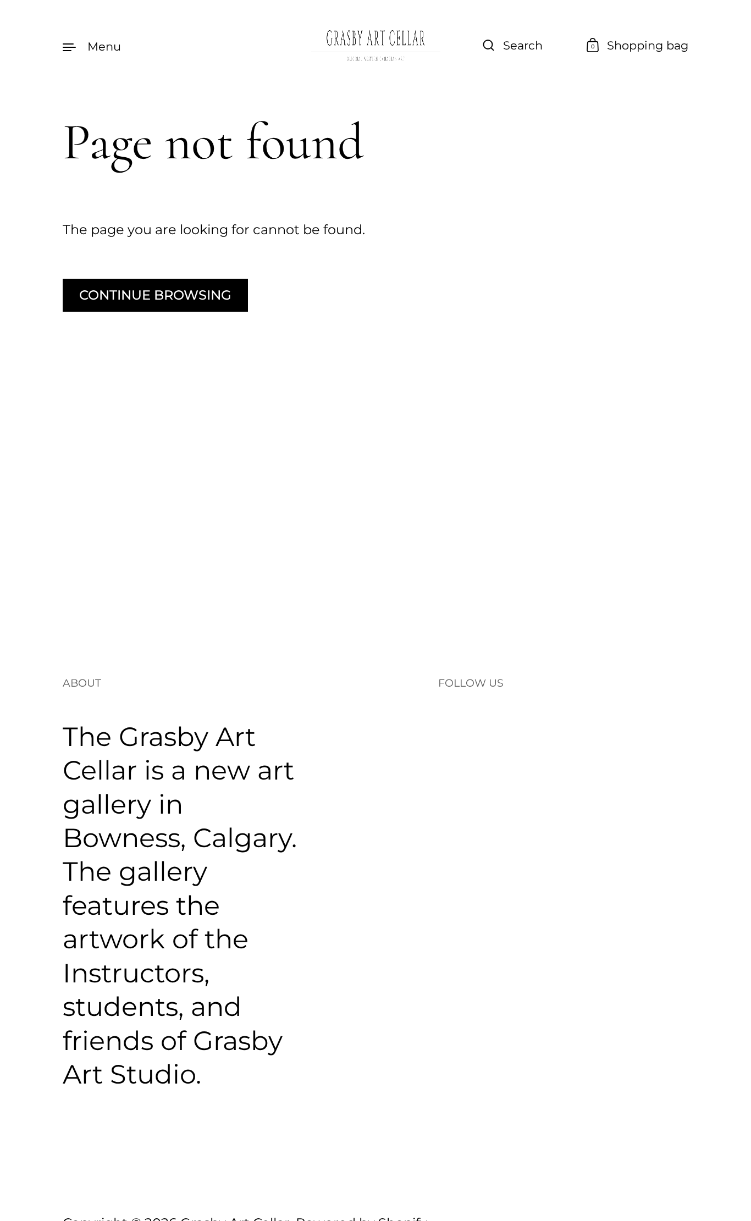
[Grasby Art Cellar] (375, 46)
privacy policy (603, 1058)
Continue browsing (155, 295)
